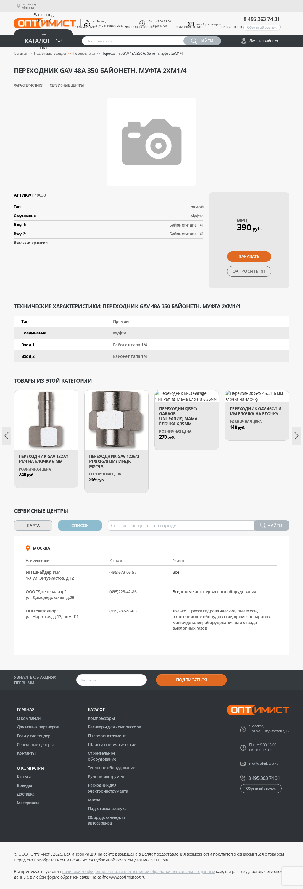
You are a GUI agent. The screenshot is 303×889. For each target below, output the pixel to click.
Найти (274, 525)
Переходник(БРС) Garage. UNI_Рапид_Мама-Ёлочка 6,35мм (179, 416)
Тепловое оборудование (111, 767)
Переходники (84, 53)
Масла (94, 800)
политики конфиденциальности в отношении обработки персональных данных (138, 871)
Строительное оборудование (102, 756)
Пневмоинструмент (106, 735)
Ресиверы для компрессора (114, 727)
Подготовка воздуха (50, 53)
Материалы (28, 803)
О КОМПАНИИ (30, 768)
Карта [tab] (33, 525)
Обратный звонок (262, 27)
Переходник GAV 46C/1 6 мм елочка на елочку (255, 411)
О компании (29, 718)
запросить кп (249, 271)
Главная (20, 53)
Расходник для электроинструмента (108, 788)
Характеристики (29, 85)
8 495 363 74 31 (262, 19)
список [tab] (80, 525)
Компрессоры (101, 718)
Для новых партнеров (38, 727)
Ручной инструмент (107, 776)
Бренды (24, 785)
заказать (249, 256)
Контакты (26, 753)
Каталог (38, 41)
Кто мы (24, 776)
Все (176, 572)
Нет (43, 47)
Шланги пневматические (112, 744)
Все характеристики (30, 242)
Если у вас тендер (33, 735)
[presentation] (6, 435)
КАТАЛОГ (96, 709)
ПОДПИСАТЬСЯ (191, 680)
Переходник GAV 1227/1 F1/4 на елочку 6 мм (44, 459)
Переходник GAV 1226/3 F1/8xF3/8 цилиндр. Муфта (114, 461)
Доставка (25, 794)
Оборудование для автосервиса (106, 820)
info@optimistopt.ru (209, 24)
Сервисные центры (67, 85)
